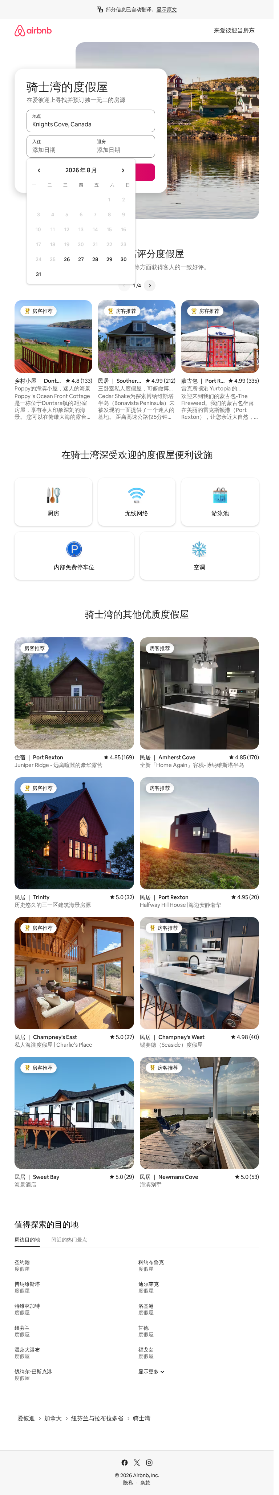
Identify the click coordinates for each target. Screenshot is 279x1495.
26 (67, 259)
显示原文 (167, 9)
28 (95, 259)
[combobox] (90, 124)
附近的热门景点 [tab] (69, 1239)
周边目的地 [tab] (27, 1239)
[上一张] (124, 285)
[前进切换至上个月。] (39, 170)
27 (81, 259)
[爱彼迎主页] (33, 30)
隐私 (128, 1482)
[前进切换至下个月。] (123, 170)
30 (124, 259)
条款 (145, 1482)
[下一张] (149, 285)
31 (38, 274)
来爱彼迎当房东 (234, 30)
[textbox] (58, 149)
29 (109, 259)
